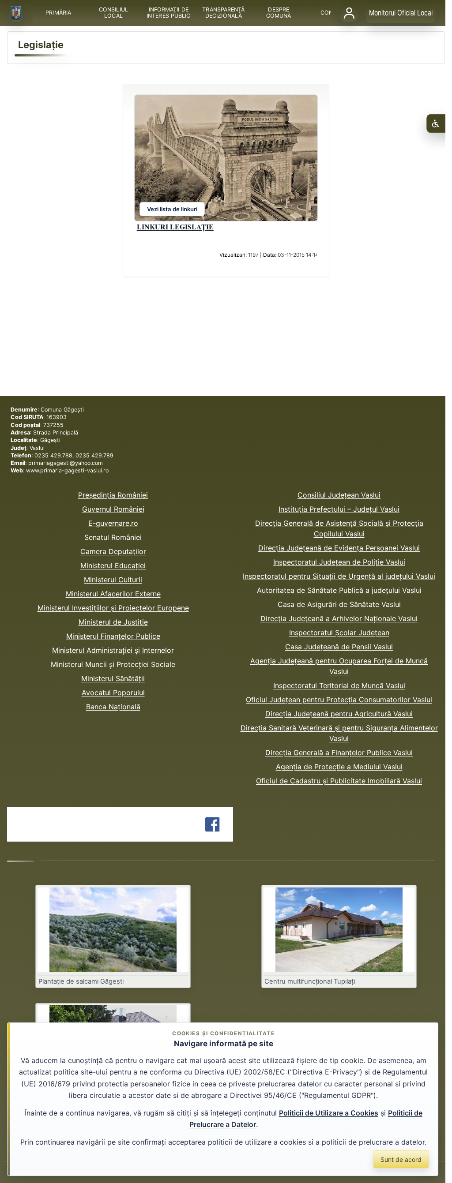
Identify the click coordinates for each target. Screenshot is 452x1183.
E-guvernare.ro (113, 523)
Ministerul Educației (113, 565)
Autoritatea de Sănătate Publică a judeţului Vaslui (339, 590)
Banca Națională (113, 706)
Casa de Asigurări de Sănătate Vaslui (339, 604)
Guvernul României (113, 509)
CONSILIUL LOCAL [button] (113, 13)
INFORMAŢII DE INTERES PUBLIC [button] (168, 13)
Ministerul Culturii (113, 579)
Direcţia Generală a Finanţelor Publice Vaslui (339, 752)
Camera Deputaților (113, 551)
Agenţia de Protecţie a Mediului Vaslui (339, 766)
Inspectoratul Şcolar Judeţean (339, 632)
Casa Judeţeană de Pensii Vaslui (339, 646)
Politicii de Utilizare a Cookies (328, 1112)
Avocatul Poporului (113, 692)
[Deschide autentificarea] (349, 12)
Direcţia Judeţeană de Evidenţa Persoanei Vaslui (339, 547)
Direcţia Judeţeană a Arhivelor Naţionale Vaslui (339, 618)
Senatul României (113, 537)
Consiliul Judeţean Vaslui (339, 494)
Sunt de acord (401, 1159)
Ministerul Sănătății (113, 678)
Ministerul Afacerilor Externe (113, 593)
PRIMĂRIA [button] (59, 13)
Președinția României (113, 494)
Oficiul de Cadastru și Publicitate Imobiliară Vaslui (339, 780)
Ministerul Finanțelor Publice (113, 636)
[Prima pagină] (16, 13)
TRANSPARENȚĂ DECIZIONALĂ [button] (224, 13)
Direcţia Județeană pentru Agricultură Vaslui (339, 713)
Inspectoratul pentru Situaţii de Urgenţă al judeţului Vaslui (339, 576)
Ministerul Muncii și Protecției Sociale (113, 664)
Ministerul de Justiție (113, 622)
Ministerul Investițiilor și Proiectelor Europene (113, 607)
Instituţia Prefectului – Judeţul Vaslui (339, 509)
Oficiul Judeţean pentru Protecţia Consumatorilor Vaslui (339, 699)
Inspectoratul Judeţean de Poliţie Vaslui (339, 562)
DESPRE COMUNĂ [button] (278, 13)
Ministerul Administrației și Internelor (113, 650)
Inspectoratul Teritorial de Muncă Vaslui (339, 685)
